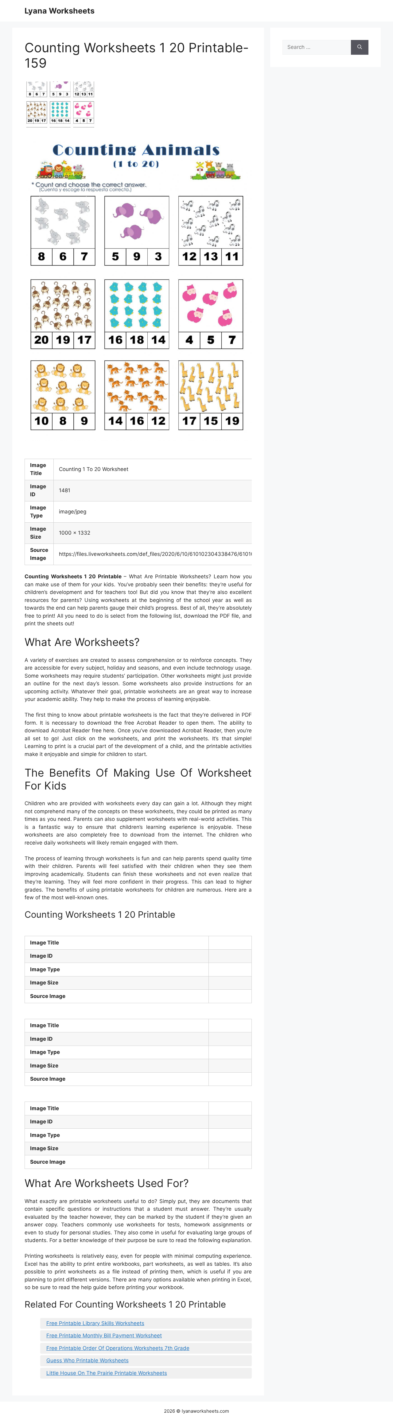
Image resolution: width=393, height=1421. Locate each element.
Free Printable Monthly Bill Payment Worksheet (104, 1335)
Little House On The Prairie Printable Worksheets (106, 1373)
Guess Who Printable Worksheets (87, 1360)
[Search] (359, 47)
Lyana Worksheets (60, 10)
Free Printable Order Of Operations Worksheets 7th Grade (117, 1348)
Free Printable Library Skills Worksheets (95, 1323)
